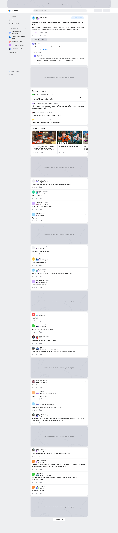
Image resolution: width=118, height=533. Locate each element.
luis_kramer (37, 112)
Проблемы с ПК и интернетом (49, 349)
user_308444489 (38, 103)
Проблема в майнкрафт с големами (46, 122)
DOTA (41, 338)
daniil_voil (36, 119)
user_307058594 (38, 94)
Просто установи (45, 475)
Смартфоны (42, 182)
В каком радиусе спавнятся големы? (46, 115)
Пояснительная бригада (47, 393)
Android (42, 488)
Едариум (42, 382)
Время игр (42, 19)
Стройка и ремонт (47, 103)
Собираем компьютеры (47, 404)
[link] (44, 143)
